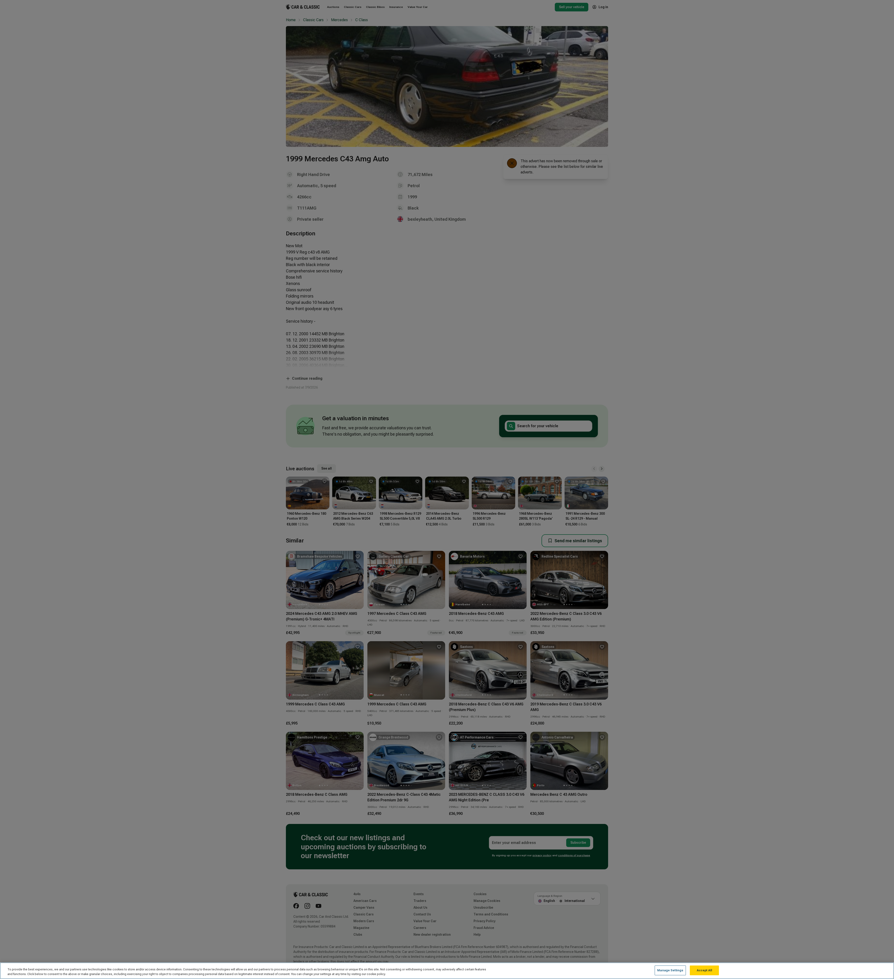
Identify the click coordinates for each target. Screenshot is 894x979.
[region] (447, 970)
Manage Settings (670, 970)
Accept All (704, 970)
